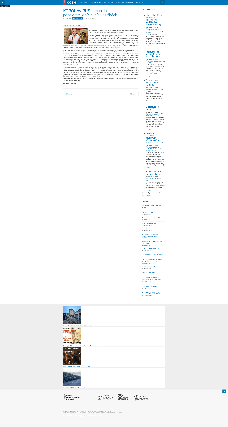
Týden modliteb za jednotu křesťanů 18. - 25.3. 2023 (76, 366)
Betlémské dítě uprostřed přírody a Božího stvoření (152, 242)
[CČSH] (70, 2)
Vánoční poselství (147, 229)
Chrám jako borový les (148, 272)
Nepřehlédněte (5, 6)
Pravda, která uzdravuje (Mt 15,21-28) (152, 82)
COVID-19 (66, 25)
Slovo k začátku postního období (151, 218)
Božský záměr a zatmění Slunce (153, 172)
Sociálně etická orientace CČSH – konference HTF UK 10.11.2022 (151, 293)
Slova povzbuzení (95, 2)
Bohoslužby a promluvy (124, 2)
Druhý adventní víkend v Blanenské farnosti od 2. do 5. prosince (152, 260)
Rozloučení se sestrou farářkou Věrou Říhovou (153, 54)
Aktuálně (83, 2)
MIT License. (100, 415)
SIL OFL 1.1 (83, 417)
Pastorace (139, 2)
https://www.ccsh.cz (147, 195)
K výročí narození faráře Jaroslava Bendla (151, 206)
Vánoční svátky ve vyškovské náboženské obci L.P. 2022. (150, 235)
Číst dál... (148, 48)
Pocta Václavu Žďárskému (149, 286)
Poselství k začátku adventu (150, 267)
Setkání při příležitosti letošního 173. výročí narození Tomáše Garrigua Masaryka (83, 346)
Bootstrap (65, 415)
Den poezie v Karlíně (148, 212)
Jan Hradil (72, 25)
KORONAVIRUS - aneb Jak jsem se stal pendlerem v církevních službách (96, 12)
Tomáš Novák (82, 412)
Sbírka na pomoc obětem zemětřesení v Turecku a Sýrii (77, 325)
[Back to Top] (224, 391)
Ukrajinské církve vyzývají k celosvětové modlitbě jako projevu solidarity (154, 19)
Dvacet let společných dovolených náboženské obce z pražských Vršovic (155, 137)
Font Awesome (66, 417)
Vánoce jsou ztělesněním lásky (150, 249)
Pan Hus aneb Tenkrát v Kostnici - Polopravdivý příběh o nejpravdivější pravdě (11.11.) (152, 279)
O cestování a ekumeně (152, 108)
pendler (83, 25)
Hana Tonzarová (119, 412)
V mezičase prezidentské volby (150, 223)
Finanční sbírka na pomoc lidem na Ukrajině (74, 387)
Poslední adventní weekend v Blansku (152, 254)
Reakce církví (108, 2)
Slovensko (78, 25)
